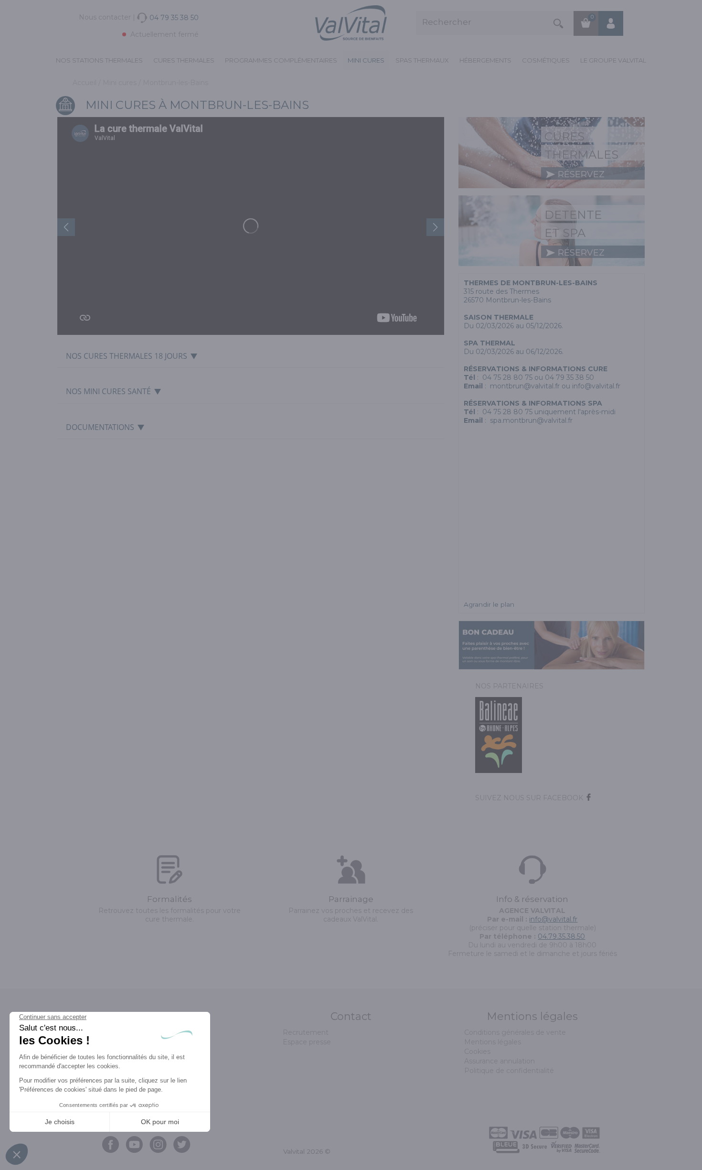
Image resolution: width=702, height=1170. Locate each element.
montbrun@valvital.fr (525, 386)
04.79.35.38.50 (561, 936)
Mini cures (366, 60)
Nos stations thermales (99, 60)
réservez (580, 174)
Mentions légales (492, 1042)
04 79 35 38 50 (569, 377)
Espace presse (307, 1042)
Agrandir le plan (489, 604)
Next (435, 227)
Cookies (477, 1051)
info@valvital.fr (596, 386)
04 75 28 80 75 (507, 377)
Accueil (85, 82)
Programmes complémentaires (281, 60)
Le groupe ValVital (613, 60)
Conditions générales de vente (515, 1032)
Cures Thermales (183, 60)
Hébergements (485, 60)
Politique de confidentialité (509, 1070)
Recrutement (306, 1032)
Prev (66, 227)
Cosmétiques (546, 60)
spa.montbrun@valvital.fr (531, 420)
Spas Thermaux (422, 60)
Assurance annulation (499, 1061)
